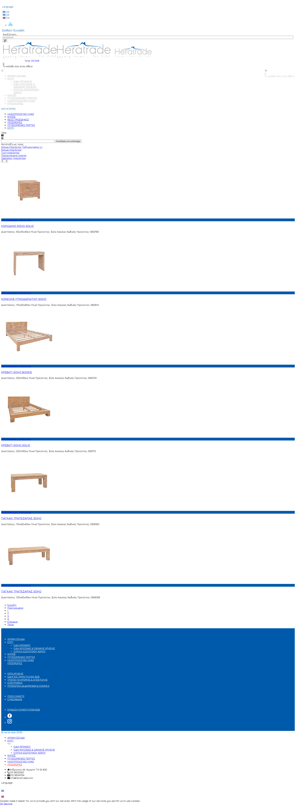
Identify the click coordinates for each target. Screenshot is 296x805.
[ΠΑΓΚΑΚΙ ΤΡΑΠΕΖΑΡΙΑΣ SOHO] (29, 509)
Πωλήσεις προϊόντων (13, 158)
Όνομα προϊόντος (11, 149)
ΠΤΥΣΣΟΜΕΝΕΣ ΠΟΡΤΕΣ (22, 98)
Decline (8, 803)
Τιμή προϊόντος (10, 152)
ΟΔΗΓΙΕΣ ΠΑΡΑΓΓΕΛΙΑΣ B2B (23, 676)
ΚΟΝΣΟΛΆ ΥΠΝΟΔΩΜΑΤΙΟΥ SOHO (23, 299)
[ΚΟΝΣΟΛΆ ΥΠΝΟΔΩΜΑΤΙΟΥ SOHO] (29, 290)
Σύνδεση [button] (7, 30)
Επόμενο (12, 621)
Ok (1, 803)
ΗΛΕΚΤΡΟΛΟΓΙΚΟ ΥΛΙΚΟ (21, 100)
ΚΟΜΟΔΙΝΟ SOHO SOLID (17, 226)
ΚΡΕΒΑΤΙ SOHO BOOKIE (16, 372)
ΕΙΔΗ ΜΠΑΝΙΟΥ (23, 81)
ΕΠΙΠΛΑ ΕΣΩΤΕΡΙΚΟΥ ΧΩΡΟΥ (29, 651)
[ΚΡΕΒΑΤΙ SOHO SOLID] (29, 436)
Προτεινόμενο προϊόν (14, 155)
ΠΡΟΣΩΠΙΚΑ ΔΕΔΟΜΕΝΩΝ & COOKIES (28, 686)
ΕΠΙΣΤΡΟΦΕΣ (15, 682)
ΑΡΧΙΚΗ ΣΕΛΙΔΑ (16, 75)
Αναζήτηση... (10, 34)
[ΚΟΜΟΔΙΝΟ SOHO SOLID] (29, 217)
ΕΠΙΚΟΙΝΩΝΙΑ (14, 699)
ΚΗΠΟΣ (11, 95)
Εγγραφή (19, 30)
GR (7, 11)
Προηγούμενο (15, 607)
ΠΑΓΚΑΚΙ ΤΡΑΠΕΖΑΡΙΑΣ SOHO (21, 518)
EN (7, 17)
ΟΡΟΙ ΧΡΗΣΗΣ (15, 673)
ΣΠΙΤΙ (10, 78)
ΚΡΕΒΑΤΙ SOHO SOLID (15, 445)
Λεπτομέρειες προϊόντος (16, 219)
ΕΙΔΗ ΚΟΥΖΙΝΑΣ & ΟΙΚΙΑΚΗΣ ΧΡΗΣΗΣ (25, 85)
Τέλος (10, 624)
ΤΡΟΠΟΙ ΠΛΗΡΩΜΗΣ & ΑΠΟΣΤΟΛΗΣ (27, 679)
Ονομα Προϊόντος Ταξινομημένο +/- (22, 147)
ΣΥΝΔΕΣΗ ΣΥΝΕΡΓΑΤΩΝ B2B (23, 709)
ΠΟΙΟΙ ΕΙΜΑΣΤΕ (16, 696)
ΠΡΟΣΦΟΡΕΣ (15, 103)
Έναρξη (11, 605)
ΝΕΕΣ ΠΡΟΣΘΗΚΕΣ (18, 119)
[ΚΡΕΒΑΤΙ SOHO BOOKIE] (29, 363)
